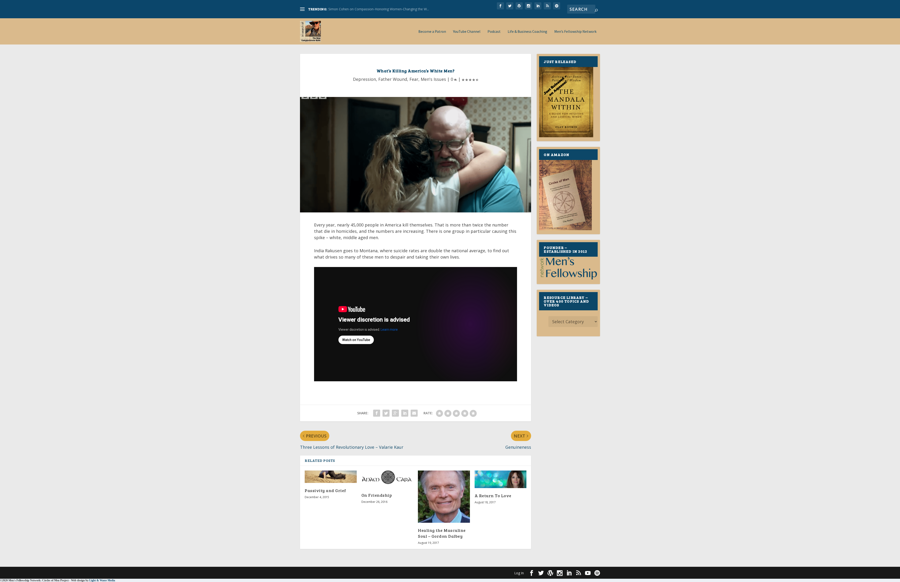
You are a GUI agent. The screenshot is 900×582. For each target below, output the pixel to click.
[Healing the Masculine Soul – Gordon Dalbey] (444, 497)
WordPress (376, 573)
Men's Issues (433, 79)
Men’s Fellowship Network (575, 32)
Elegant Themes (332, 573)
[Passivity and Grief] (331, 477)
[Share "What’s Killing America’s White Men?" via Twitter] (386, 413)
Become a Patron (432, 32)
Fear (413, 79)
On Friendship (376, 495)
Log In (519, 573)
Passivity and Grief (325, 490)
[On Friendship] (387, 479)
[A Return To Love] (501, 479)
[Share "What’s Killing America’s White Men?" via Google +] (395, 413)
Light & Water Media (102, 580)
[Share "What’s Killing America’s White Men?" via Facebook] (376, 413)
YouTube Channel (466, 32)
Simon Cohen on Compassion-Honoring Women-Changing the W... (378, 9)
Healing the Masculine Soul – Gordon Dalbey (442, 533)
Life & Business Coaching (527, 32)
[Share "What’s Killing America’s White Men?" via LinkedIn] (404, 413)
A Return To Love (493, 495)
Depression (364, 79)
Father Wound (392, 79)
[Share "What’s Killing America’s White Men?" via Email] (414, 413)
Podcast (494, 32)
